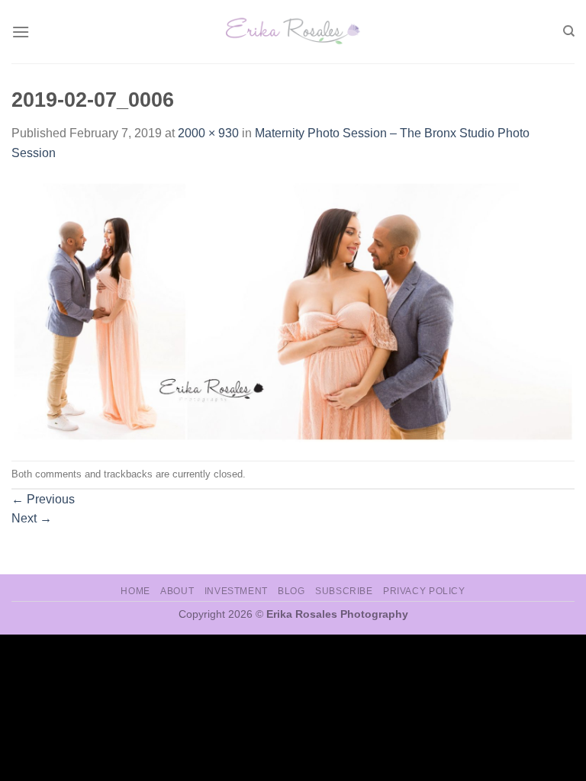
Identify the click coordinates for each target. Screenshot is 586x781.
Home (135, 591)
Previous (43, 499)
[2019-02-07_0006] (293, 310)
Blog (291, 591)
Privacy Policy (424, 591)
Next (31, 518)
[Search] (569, 31)
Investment (236, 591)
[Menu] (20, 31)
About (177, 591)
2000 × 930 (208, 133)
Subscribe (344, 591)
